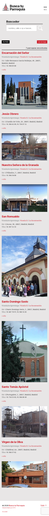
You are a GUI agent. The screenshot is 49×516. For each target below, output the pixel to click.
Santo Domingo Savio (15, 301)
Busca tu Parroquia (17, 8)
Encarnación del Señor (15, 52)
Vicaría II (24, 57)
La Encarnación (35, 57)
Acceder (4, 511)
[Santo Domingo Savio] (24, 351)
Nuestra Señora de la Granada (20, 165)
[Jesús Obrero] (24, 146)
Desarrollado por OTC (9, 508)
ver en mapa (42, 42)
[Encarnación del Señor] (24, 92)
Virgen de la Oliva (12, 442)
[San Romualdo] (24, 266)
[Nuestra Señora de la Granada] (24, 198)
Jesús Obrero (10, 113)
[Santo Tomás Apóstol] (24, 421)
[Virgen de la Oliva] (24, 474)
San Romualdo (10, 216)
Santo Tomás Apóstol (15, 386)
